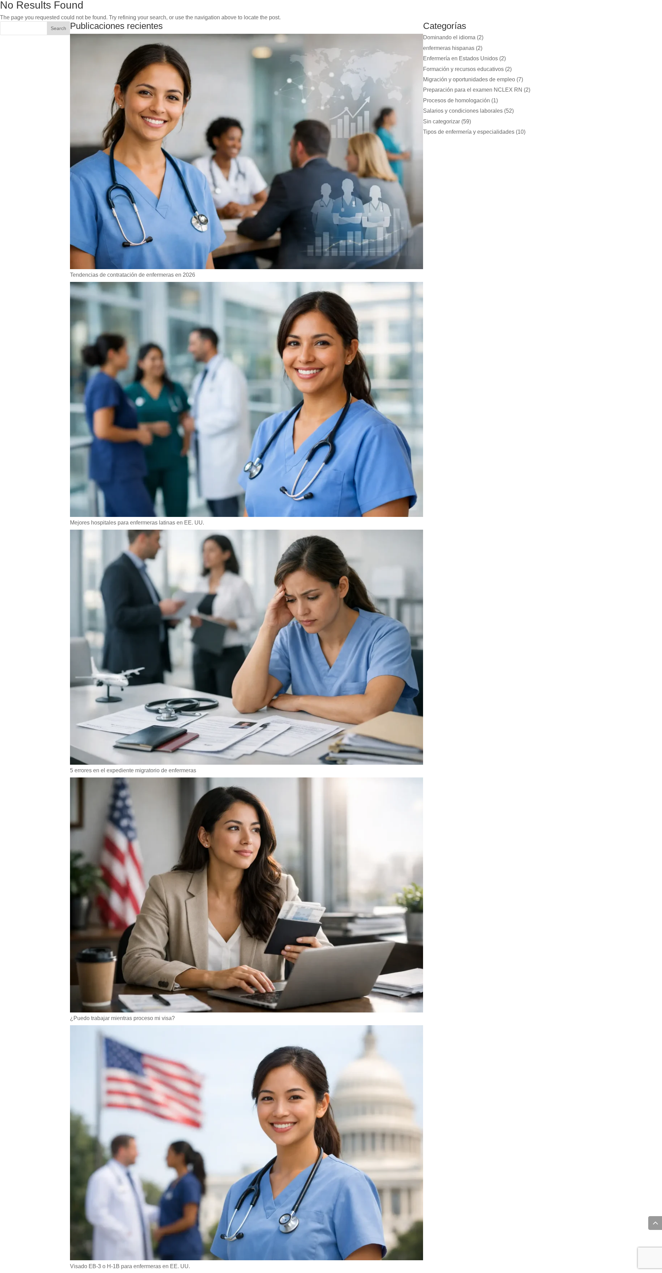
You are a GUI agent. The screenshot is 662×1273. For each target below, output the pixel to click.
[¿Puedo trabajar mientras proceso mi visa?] (246, 896)
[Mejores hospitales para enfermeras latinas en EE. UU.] (246, 400)
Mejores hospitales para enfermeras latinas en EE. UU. (137, 523)
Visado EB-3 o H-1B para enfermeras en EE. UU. (130, 1266)
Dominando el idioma (449, 37)
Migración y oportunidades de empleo (469, 79)
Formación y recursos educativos (463, 69)
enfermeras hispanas (448, 48)
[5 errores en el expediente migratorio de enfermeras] (246, 648)
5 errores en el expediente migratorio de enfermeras (133, 770)
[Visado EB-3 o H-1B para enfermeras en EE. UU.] (246, 1144)
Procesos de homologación (456, 100)
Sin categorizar (441, 121)
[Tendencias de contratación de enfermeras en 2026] (246, 152)
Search (58, 28)
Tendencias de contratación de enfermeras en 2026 (132, 275)
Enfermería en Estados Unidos (460, 58)
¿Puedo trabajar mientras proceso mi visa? (122, 1018)
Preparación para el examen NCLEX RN (472, 90)
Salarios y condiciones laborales (463, 111)
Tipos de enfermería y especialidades (468, 132)
